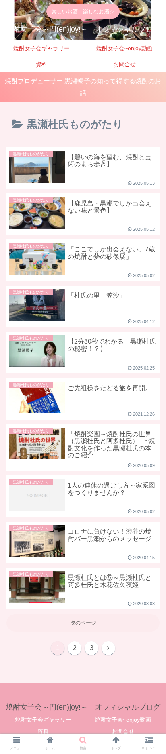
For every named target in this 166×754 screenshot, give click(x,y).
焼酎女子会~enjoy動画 (123, 719)
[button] (150, 602)
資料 (43, 731)
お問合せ (123, 731)
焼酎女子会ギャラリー (43, 719)
